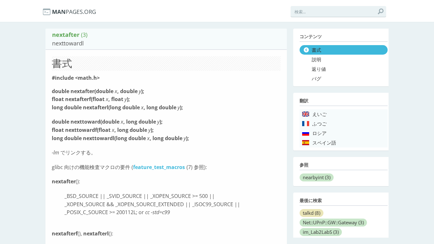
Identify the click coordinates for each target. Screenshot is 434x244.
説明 (316, 60)
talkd (311, 213)
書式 (316, 50)
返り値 (319, 69)
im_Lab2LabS (321, 232)
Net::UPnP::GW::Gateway (333, 222)
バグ (316, 79)
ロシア (319, 133)
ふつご (319, 124)
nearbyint (316, 177)
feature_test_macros (159, 167)
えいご (319, 114)
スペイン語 (324, 143)
